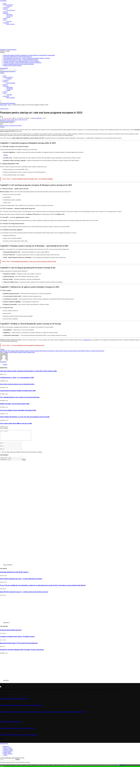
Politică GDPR (7, 752)
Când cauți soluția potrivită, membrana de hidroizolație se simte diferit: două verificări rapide (28, 371)
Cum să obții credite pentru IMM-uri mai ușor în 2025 (16, 423)
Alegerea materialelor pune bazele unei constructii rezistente (18, 64)
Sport (4, 20)
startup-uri (88, 350)
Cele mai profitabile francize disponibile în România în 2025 (18, 410)
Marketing (5, 13)
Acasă (4, 3)
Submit (17, 759)
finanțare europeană (25, 350)
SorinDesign (7, 118)
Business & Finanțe (8, 4)
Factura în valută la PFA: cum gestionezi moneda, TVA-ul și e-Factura (21, 61)
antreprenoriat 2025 (5, 350)
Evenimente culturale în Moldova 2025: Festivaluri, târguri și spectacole (22, 649)
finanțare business (14, 350)
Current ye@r (4, 458)
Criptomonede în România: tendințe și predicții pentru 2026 (18, 390)
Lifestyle (5, 11)
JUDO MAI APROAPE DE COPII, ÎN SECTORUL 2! (17, 56)
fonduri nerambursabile (36, 350)
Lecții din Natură (10, 10)
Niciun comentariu (37, 118)
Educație (5, 9)
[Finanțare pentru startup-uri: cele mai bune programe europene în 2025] (7, 121)
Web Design (9, 14)
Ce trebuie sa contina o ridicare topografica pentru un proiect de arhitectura (22, 62)
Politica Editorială (7, 753)
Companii (8, 6)
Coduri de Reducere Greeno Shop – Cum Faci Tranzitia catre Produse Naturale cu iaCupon (26, 58)
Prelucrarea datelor (8, 750)
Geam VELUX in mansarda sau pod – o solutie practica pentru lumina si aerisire (24, 592)
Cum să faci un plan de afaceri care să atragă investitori (17, 384)
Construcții (6, 7)
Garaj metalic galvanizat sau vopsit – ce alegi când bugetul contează (20, 59)
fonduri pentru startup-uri (48, 350)
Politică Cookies (7, 747)
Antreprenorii (86, 340)
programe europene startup (70, 350)
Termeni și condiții (8, 749)
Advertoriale (9, 15)
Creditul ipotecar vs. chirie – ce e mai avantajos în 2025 (17, 377)
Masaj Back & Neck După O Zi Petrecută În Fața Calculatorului (19, 643)
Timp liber (9, 21)
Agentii (8, 17)
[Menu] (0, 102)
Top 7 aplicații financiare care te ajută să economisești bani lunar (20, 397)
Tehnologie (6, 22)
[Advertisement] (48, 37)
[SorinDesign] (7, 71)
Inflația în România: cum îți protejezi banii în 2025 (14, 404)
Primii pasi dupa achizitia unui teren (12, 65)
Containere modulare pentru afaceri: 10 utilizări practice (17, 636)
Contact (5, 755)
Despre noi (6, 746)
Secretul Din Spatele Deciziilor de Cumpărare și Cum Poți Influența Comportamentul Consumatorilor (29, 55)
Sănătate (5, 18)
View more (122, 765)
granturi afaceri (59, 350)
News (9, 104)
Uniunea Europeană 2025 (97, 350)
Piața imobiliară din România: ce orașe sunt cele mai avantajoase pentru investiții (24, 417)
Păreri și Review (10, 24)
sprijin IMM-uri (81, 350)
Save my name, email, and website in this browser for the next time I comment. (22, 452)
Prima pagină (3, 104)
